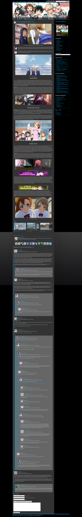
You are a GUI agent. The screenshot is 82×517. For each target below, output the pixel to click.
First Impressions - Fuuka (18, 230)
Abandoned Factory (59, 98)
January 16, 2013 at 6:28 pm (23, 295)
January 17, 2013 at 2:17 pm (28, 446)
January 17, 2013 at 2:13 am (27, 414)
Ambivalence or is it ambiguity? (61, 99)
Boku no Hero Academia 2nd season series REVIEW (62, 82)
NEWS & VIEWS (60, 48)
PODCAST (59, 49)
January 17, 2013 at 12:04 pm (22, 472)
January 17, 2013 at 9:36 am (26, 461)
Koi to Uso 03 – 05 (59, 65)
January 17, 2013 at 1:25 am (24, 344)
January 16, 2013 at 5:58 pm (22, 279)
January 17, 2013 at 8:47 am (28, 401)
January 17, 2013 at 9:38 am (28, 431)
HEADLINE (58, 43)
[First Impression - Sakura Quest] (33, 226)
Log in (57, 111)
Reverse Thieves (59, 100)
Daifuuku (57, 101)
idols (16, 235)
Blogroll (17, 1)
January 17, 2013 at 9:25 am (27, 363)
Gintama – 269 (62, 75)
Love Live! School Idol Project (32, 22)
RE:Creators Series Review (60, 61)
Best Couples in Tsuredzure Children (62, 62)
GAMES (59, 42)
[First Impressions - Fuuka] (20, 226)
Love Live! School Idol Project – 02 (25, 21)
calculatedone (58, 90)
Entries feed (58, 112)
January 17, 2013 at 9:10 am (28, 407)
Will (42, 515)
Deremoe (57, 102)
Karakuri (20, 268)
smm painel (58, 86)
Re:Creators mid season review (61, 63)
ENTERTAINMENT (60, 41)
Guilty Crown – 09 (64, 90)
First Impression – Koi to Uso (60, 70)
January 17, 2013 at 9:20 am (26, 309)
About (14, 1)
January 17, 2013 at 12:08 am (24, 302)
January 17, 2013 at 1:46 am (24, 454)
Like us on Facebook (60, 21)
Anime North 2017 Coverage (45, 230)
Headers (21, 1)
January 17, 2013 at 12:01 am (22, 330)
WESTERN (59, 50)
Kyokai (34, 515)
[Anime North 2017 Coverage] (46, 226)
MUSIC (22, 235)
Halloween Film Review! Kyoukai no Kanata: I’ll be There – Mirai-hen (62, 80)
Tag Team (19, 22)
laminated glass (58, 76)
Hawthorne (20, 485)
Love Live (19, 235)
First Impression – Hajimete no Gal (61, 68)
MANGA (59, 44)
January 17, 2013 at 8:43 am (28, 394)
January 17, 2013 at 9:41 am (28, 439)
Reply (15, 266)
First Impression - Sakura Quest (32, 230)
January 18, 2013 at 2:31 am (23, 269)
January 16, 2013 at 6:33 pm (22, 318)
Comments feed (58, 113)
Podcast (29, 1)
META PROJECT (60, 45)
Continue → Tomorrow (35, 112)
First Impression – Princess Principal (61, 69)
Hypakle (57, 82)
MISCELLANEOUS (60, 46)
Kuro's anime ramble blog (60, 97)
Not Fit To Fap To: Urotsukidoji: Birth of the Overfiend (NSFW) (62, 77)
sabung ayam (58, 79)
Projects (25, 1)
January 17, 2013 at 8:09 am (28, 387)
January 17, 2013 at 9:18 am (28, 421)
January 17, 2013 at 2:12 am (27, 379)
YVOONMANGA (58, 106)
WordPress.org (58, 114)
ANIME (26, 22)
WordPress (25, 515)
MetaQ (32, 1)
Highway (19, 250)
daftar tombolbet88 (59, 88)
